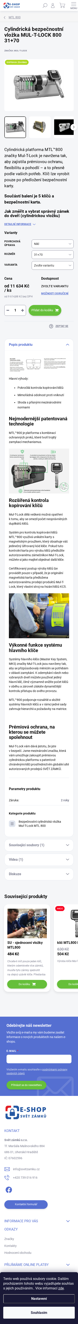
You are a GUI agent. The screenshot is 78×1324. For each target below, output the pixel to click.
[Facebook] (8, 1189)
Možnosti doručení (54, 293)
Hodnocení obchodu (17, 1252)
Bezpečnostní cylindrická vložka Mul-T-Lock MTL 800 (40, 823)
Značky (9, 1239)
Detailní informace (17, 224)
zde (61, 1288)
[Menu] (73, 5)
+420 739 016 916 (25, 1177)
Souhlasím (39, 1313)
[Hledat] (45, 5)
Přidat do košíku (42, 310)
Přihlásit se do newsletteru (26, 1085)
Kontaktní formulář (26, 1204)
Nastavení (39, 1299)
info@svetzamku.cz (26, 1169)
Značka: (15, 50)
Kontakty (10, 1246)
